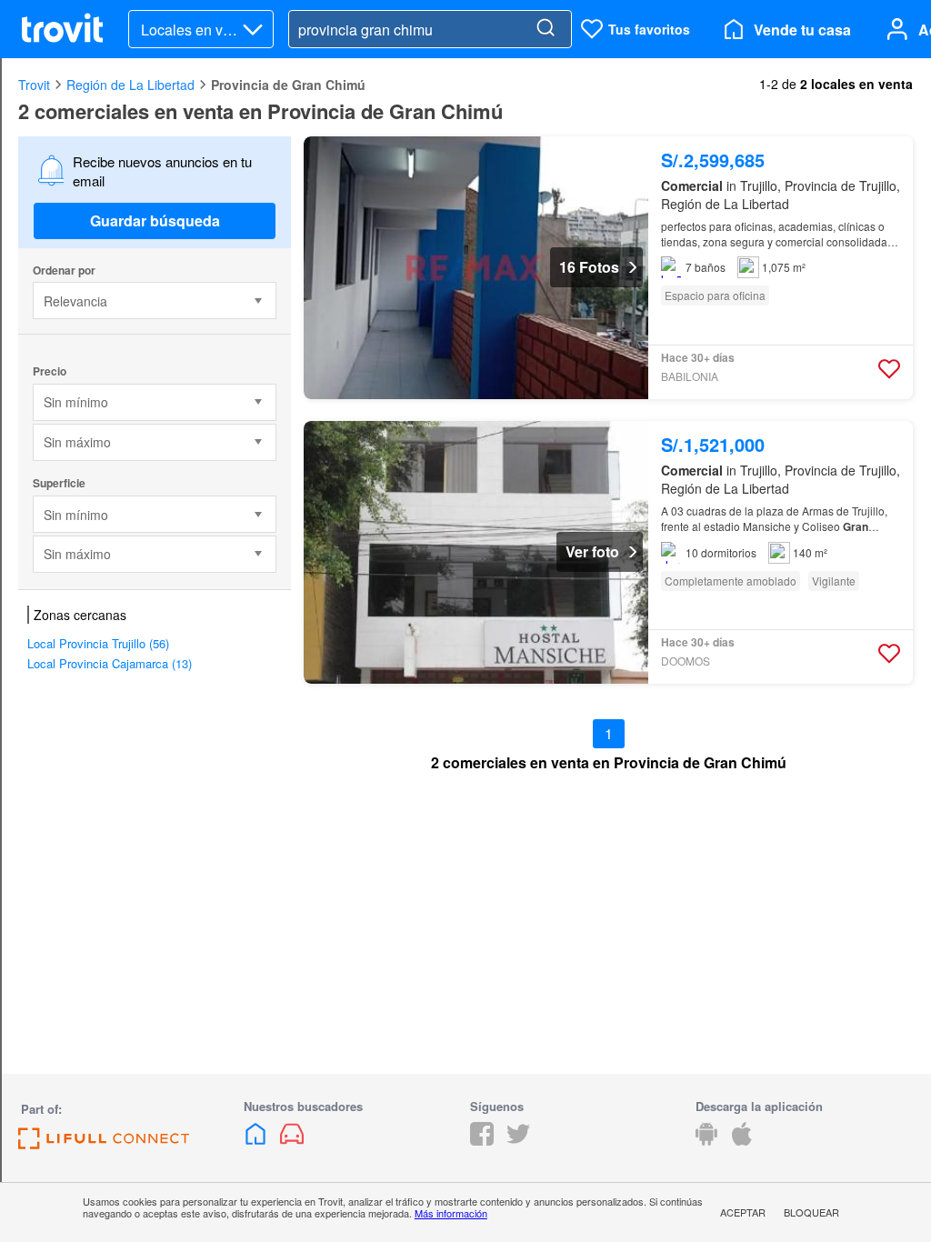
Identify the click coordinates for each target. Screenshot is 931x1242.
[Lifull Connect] (103, 1143)
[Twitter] (518, 1139)
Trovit (34, 84)
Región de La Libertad (130, 84)
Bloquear (811, 1212)
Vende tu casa (802, 29)
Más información (451, 1213)
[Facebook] (482, 1139)
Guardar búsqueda (155, 220)
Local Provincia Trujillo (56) (98, 643)
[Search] (545, 29)
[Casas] (257, 1139)
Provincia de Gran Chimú (288, 84)
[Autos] (292, 1139)
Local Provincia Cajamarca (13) (109, 663)
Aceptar (743, 1212)
